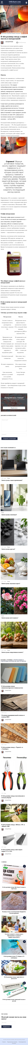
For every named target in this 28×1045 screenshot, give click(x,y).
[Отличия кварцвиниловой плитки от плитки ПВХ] (14, 702)
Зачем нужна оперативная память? (12, 652)
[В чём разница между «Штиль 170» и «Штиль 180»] (14, 813)
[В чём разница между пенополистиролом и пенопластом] (14, 673)
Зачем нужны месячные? (9, 514)
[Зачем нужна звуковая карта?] (14, 566)
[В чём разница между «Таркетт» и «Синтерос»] (14, 733)
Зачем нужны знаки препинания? (11, 480)
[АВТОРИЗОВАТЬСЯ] (26, 2)
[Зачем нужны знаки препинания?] (14, 463)
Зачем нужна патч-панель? (9, 618)
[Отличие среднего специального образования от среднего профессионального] (14, 923)
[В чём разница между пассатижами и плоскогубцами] (14, 773)
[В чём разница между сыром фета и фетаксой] (14, 967)
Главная (4, 1041)
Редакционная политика (12, 1041)
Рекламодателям (22, 1041)
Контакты (14, 1043)
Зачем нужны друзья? (8, 549)
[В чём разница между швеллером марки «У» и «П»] (14, 839)
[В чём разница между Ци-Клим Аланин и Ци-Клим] (14, 874)
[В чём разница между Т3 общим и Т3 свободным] (14, 947)
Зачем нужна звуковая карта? (10, 583)
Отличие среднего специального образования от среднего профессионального (14, 935)
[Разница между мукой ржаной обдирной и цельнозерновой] (14, 900)
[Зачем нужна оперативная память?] (14, 635)
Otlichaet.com (15, 2)
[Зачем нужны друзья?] (14, 532)
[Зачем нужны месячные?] (14, 497)
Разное (8, 478)
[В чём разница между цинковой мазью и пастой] (14, 989)
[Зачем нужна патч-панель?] (14, 600)
